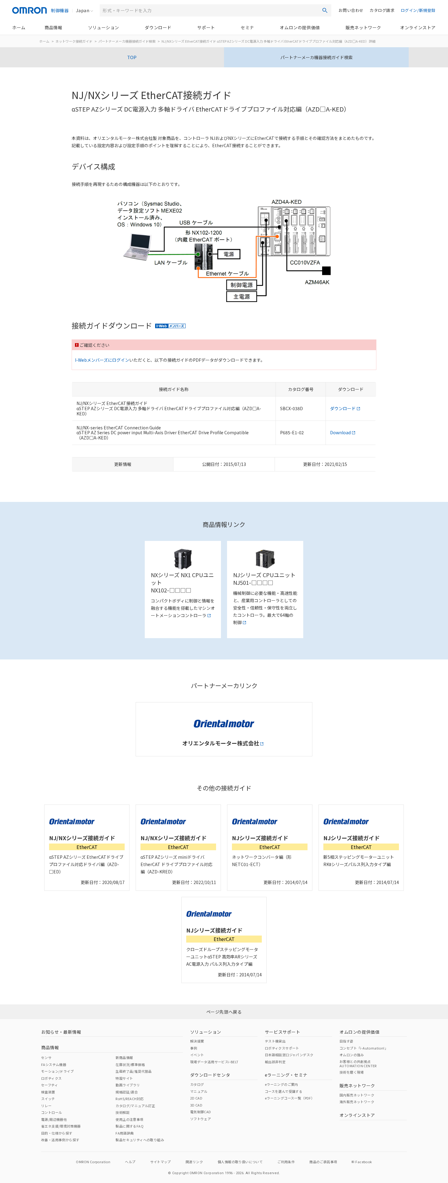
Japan (82, 10)
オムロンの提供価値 (300, 27)
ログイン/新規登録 (418, 10)
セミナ (247, 27)
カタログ (197, 1084)
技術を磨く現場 (352, 1072)
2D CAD (196, 1098)
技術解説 (123, 1112)
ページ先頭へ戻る (224, 1012)
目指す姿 (347, 1041)
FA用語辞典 (124, 1133)
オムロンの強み (352, 1054)
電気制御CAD (200, 1111)
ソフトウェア (200, 1118)
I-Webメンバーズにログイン (102, 360)
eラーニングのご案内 (281, 1084)
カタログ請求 (382, 10)
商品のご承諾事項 (323, 1161)
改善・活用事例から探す (60, 1139)
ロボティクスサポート (282, 1048)
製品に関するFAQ (130, 1126)
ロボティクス (51, 1078)
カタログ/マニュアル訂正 (135, 1105)
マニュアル (199, 1091)
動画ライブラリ (128, 1084)
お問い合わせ (351, 10)
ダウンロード (158, 27)
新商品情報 (124, 1057)
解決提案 (197, 1041)
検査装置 (48, 1091)
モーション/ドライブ (57, 1071)
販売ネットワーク (363, 27)
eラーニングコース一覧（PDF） (290, 1098)
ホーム (19, 27)
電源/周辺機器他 (54, 1119)
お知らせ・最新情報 (61, 1032)
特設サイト (124, 1078)
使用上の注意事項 (129, 1119)
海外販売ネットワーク (357, 1101)
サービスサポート (282, 1032)
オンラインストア (418, 27)
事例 (193, 1048)
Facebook (363, 1161)
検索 (325, 10)
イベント (197, 1054)
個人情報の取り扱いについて (240, 1161)
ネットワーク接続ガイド (73, 41)
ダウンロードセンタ (210, 1075)
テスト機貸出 (275, 1041)
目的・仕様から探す (57, 1133)
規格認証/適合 (127, 1091)
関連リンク (194, 1161)
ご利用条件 (286, 1161)
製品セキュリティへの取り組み (140, 1139)
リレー (46, 1105)
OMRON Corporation (93, 1161)
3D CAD (196, 1105)
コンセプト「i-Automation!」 (364, 1048)
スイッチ (48, 1098)
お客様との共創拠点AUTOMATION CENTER (358, 1063)
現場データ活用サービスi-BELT (214, 1061)
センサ (46, 1057)
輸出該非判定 (275, 1061)
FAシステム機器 (53, 1064)
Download (340, 432)
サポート (206, 27)
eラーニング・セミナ (286, 1075)
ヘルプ (130, 1161)
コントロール (51, 1112)
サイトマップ (160, 1161)
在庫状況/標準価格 (130, 1064)
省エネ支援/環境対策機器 (61, 1126)
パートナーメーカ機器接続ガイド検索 (126, 41)
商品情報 (53, 27)
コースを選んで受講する (283, 1091)
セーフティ (49, 1084)
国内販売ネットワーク (357, 1094)
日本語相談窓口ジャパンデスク (289, 1054)
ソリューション (103, 27)
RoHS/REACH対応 (130, 1098)
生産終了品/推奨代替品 (133, 1071)
